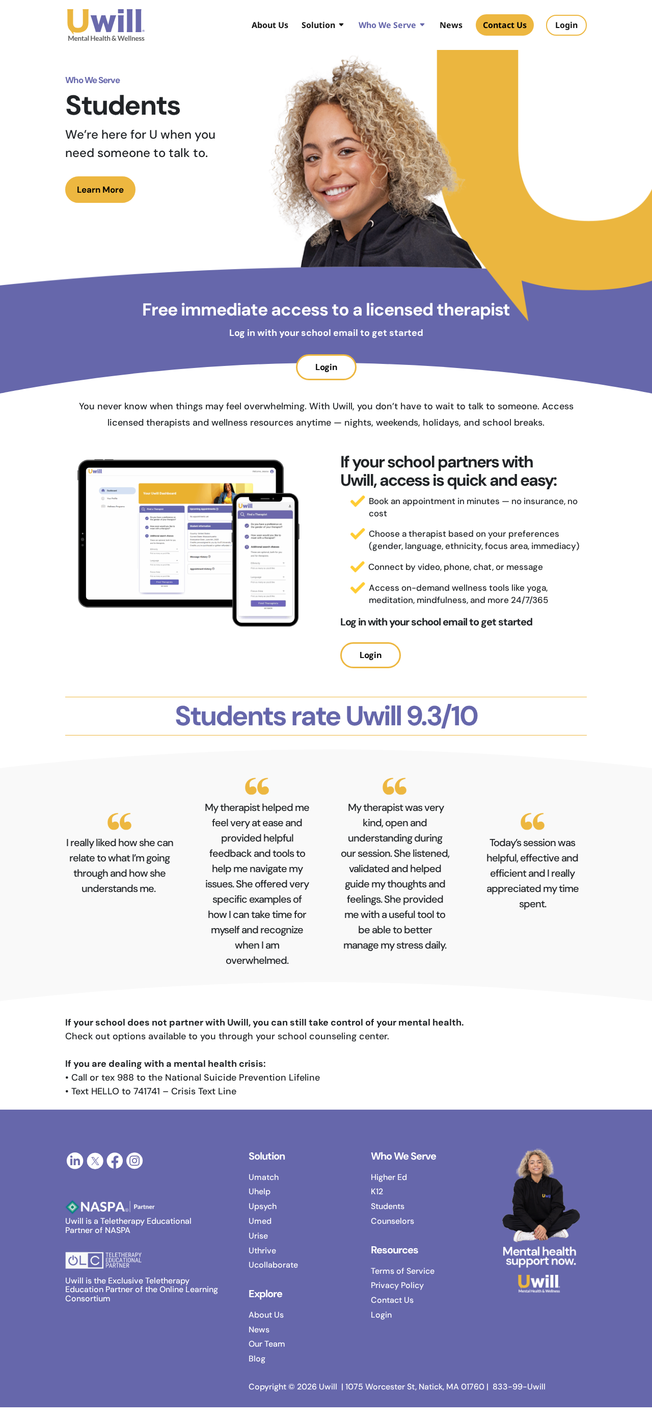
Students (387, 1206)
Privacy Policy (397, 1285)
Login (326, 367)
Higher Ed (389, 1177)
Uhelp (259, 1191)
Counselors (392, 1221)
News (451, 26)
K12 (377, 1191)
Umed (260, 1221)
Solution (318, 26)
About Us (270, 26)
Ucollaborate (273, 1264)
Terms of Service (402, 1271)
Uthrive (262, 1250)
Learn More (100, 189)
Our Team (267, 1343)
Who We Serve (387, 26)
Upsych (263, 1206)
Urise (258, 1235)
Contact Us (505, 25)
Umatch (264, 1177)
